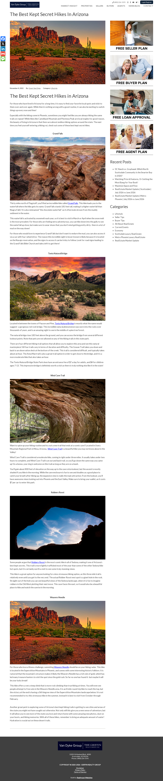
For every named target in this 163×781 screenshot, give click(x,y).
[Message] (2, 58)
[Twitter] (136, 2)
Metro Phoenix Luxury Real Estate (130, 237)
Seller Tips (119, 217)
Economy (119, 230)
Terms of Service (80, 772)
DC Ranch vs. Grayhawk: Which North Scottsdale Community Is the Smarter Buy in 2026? (133, 172)
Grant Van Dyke (35, 88)
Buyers (110, 6)
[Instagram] (127, 2)
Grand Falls (73, 203)
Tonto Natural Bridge (64, 323)
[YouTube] (133, 2)
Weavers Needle (61, 667)
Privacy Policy (80, 770)
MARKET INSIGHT (69, 6)
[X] (2, 43)
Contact (148, 6)
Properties (86, 6)
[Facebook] (130, 2)
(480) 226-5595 (120, 2)
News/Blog (134, 6)
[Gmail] (2, 53)
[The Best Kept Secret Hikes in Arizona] (57, 83)
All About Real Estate (124, 224)
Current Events (122, 227)
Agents (121, 6)
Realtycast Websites (84, 778)
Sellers (99, 6)
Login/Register (147, 2)
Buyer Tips (120, 220)
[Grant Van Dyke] (24, 7)
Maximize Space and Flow (126, 186)
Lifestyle (54, 88)
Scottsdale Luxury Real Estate (128, 234)
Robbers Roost (38, 562)
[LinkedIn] (2, 48)
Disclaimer (80, 768)
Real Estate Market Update (127, 240)
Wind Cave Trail (55, 449)
